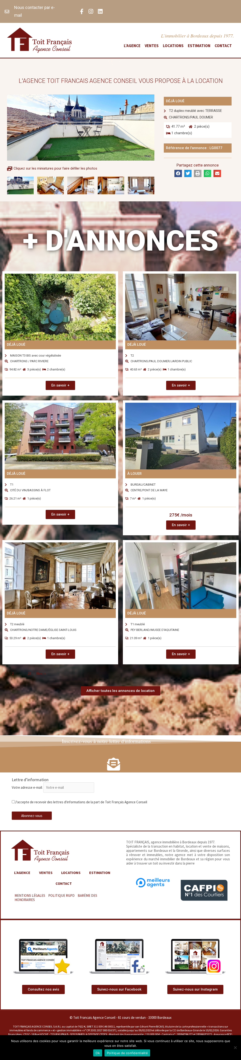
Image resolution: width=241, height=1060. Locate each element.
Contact (223, 45)
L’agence (132, 45)
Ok (98, 1053)
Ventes (152, 45)
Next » (41, 673)
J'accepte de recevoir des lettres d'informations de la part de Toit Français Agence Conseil (81, 802)
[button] (54, 189)
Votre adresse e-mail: (27, 787)
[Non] (235, 1047)
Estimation (199, 45)
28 (29, 673)
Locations (173, 45)
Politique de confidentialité (127, 1053)
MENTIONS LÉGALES (30, 895)
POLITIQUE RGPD (61, 895)
